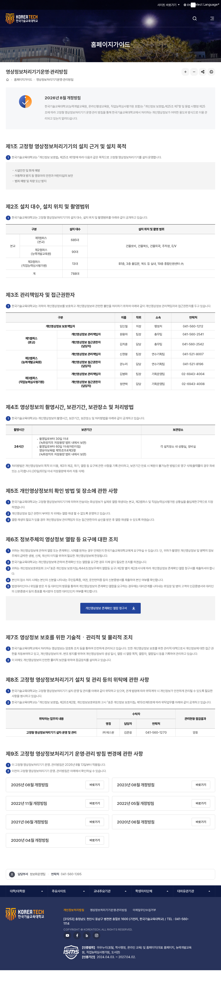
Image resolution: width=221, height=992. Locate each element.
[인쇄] (211, 72)
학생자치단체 (143, 891)
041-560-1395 (71, 874)
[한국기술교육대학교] (31, 19)
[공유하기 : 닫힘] (203, 72)
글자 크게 (185, 72)
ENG (189, 4)
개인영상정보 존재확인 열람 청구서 (106, 608)
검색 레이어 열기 (195, 18)
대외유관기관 (185, 891)
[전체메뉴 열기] (212, 18)
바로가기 (95, 785)
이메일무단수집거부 (144, 910)
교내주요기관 (102, 891)
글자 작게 (194, 72)
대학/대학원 (17, 891)
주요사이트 (59, 891)
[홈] (8, 80)
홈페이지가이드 (23, 79)
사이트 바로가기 (166, 5)
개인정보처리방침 (73, 910)
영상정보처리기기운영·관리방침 (54, 79)
